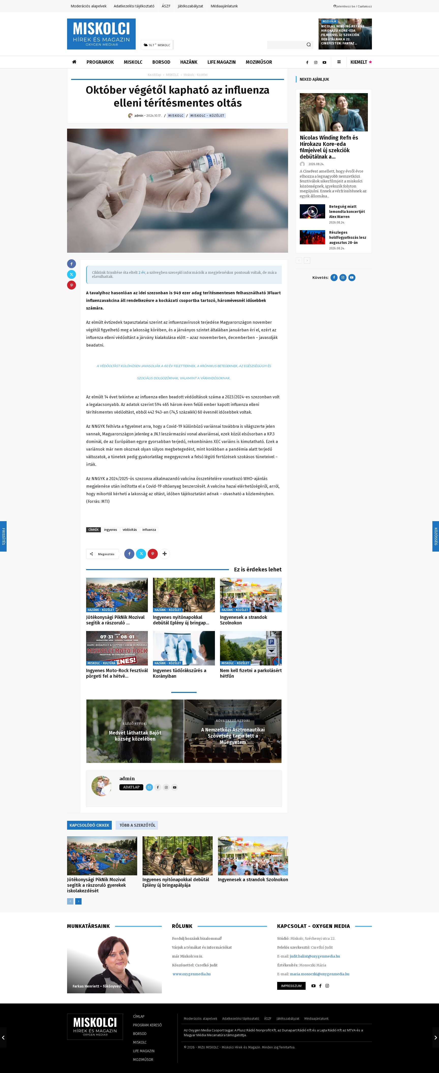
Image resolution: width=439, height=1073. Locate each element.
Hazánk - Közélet (101, 610)
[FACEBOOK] (320, 986)
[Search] (308, 45)
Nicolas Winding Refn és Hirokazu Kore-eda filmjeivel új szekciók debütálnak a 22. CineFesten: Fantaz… (343, 34)
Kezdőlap (154, 75)
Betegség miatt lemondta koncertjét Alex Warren (347, 212)
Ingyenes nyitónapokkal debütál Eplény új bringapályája (176, 882)
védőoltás (130, 529)
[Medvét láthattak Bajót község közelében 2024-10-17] (3, 1037)
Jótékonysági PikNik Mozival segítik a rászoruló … (115, 620)
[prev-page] (70, 901)
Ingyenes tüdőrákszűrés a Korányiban (179, 673)
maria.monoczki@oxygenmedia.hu (319, 974)
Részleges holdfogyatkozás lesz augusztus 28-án (347, 237)
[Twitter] (141, 554)
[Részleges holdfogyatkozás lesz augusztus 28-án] (312, 237)
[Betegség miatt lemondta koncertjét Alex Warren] (312, 211)
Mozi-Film (329, 21)
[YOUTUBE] (313, 986)
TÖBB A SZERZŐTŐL (137, 825)
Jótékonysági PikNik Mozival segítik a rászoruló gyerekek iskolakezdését (96, 885)
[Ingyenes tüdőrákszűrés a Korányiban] (184, 648)
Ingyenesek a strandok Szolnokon (243, 620)
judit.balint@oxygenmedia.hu (315, 956)
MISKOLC (172, 75)
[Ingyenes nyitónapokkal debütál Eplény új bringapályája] (184, 595)
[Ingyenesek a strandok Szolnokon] (251, 595)
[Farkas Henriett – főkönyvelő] (114, 964)
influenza (149, 529)
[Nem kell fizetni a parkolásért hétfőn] (251, 648)
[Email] (149, 787)
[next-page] (78, 901)
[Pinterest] (153, 554)
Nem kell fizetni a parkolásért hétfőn (251, 673)
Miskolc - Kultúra (101, 663)
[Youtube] (324, 62)
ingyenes (110, 529)
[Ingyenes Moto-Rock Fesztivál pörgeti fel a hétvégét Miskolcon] (117, 648)
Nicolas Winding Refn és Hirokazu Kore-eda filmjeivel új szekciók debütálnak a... (329, 147)
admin (127, 778)
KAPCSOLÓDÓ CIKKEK (89, 825)
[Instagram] (316, 62)
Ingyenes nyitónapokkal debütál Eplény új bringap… (181, 620)
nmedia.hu (202, 974)
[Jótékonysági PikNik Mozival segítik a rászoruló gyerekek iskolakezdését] (117, 595)
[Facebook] (307, 62)
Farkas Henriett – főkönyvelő (97, 986)
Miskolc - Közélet (207, 115)
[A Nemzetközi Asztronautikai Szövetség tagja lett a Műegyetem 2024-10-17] (435, 1037)
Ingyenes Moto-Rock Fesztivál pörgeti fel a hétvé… (117, 673)
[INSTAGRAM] (327, 986)
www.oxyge (183, 974)
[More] (164, 554)
